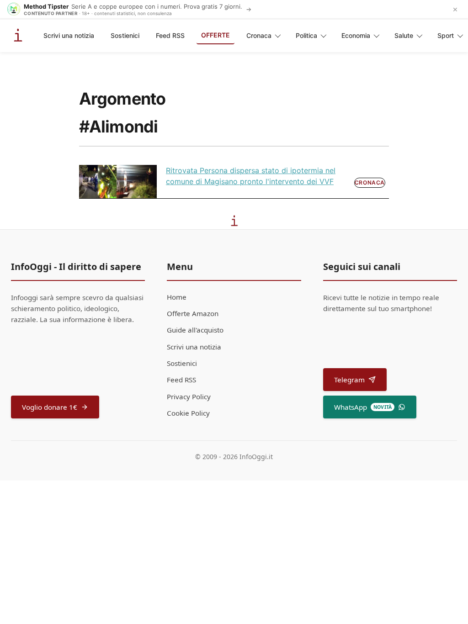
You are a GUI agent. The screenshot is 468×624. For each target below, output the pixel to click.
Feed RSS (170, 35)
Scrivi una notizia (68, 35)
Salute (403, 35)
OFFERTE (215, 35)
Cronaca (258, 35)
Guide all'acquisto (195, 329)
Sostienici (125, 35)
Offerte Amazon (192, 313)
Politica (306, 35)
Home (176, 296)
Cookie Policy (188, 413)
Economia (355, 35)
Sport (445, 35)
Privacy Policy (189, 396)
